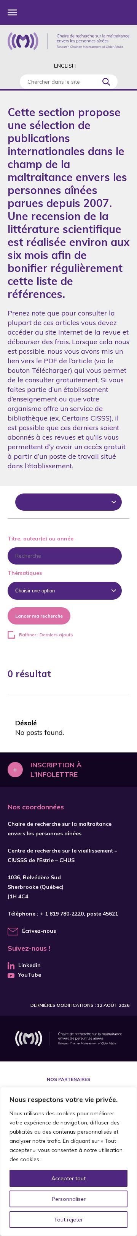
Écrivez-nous (39, 930)
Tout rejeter (68, 1219)
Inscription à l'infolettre (55, 769)
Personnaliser (69, 1199)
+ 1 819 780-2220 (62, 913)
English (65, 65)
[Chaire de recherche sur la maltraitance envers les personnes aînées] (68, 41)
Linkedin (29, 965)
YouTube (29, 974)
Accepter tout (68, 1178)
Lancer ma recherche (39, 616)
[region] (68, 1161)
